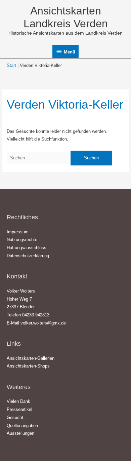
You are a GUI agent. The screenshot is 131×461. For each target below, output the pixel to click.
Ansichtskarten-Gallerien (30, 358)
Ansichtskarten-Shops (28, 366)
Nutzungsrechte (22, 239)
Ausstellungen (20, 433)
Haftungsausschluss (26, 247)
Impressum (18, 231)
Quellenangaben (22, 425)
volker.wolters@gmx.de (43, 322)
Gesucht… (17, 417)
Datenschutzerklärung (28, 255)
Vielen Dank (18, 401)
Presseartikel (19, 409)
